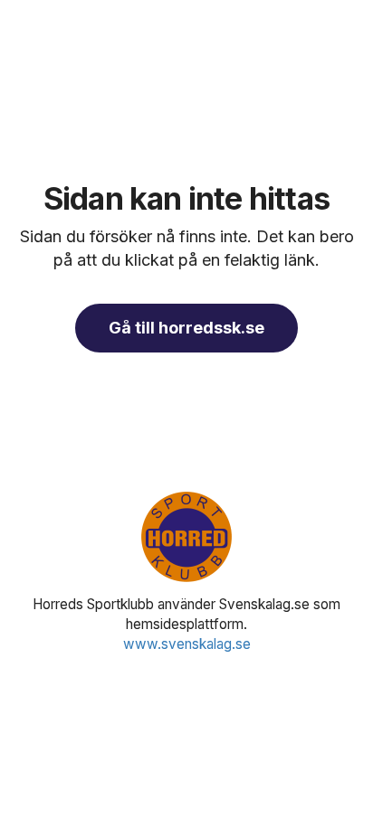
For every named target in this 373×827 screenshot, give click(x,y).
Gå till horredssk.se (186, 327)
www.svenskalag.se (187, 644)
